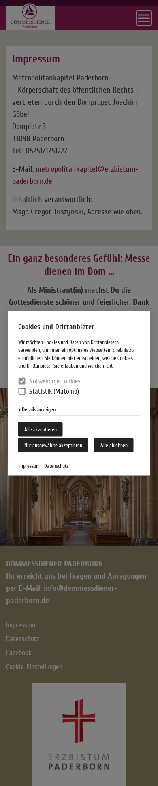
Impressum (29, 466)
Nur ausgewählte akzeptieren (53, 445)
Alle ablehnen (114, 445)
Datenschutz (56, 466)
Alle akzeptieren (40, 429)
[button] (22, 391)
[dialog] (79, 393)
